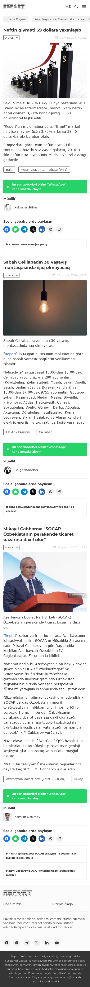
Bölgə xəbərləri (26, 470)
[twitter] (33, 229)
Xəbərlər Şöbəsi (26, 207)
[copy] (59, 229)
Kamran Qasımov (27, 817)
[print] (50, 229)
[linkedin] (42, 229)
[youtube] (57, 942)
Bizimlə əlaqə (62, 904)
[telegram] (24, 229)
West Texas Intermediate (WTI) (44, 169)
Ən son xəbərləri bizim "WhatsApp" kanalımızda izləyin (39, 187)
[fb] (6, 229)
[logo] (14, 6)
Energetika (11, 38)
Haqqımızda (12, 904)
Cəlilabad (45, 432)
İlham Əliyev (16, 19)
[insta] (16, 942)
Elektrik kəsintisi (18, 432)
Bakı (9, 169)
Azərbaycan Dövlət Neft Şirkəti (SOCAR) (36, 779)
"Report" (10, 354)
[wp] (15, 229)
